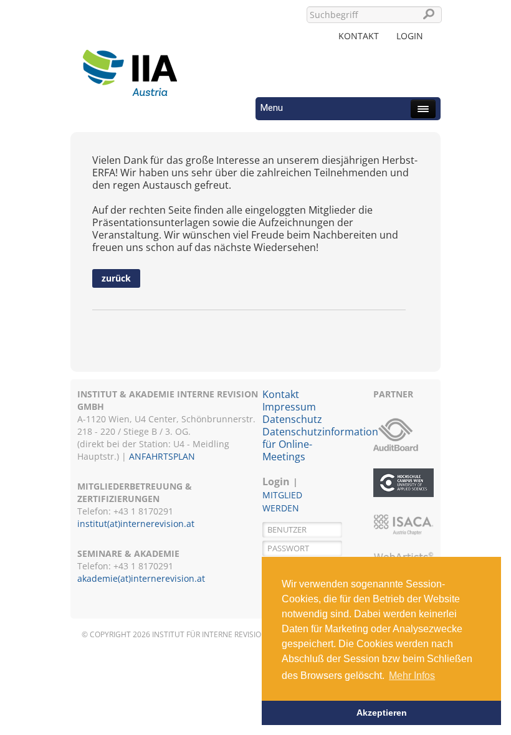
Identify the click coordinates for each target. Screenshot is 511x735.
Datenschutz (292, 419)
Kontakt (358, 36)
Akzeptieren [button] (381, 713)
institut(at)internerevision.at (135, 523)
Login (409, 36)
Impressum (289, 407)
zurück (116, 278)
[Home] (129, 65)
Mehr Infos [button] (412, 675)
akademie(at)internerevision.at (141, 578)
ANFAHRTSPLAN (162, 456)
